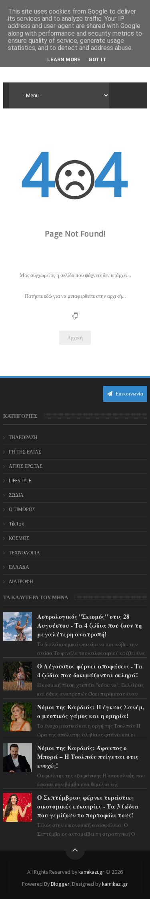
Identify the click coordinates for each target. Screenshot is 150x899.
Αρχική (75, 338)
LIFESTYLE (20, 481)
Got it (97, 59)
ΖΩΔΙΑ (16, 495)
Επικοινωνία (128, 394)
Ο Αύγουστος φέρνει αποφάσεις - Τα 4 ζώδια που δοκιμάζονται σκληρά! (90, 670)
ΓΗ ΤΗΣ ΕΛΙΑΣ (25, 452)
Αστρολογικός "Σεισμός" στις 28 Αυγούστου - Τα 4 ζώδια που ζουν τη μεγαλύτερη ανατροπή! (89, 625)
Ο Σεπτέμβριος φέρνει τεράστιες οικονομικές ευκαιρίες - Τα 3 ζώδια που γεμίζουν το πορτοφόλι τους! (88, 806)
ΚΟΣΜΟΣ (19, 538)
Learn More (63, 59)
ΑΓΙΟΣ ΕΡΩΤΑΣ (25, 466)
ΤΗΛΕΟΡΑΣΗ (23, 437)
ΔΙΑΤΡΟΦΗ (21, 581)
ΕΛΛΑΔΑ (19, 567)
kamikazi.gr (91, 872)
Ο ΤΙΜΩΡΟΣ (22, 509)
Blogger (60, 884)
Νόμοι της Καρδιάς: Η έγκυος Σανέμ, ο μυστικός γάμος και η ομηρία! (90, 711)
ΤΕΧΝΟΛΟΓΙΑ (24, 553)
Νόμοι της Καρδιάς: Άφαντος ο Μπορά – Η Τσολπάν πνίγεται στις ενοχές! (87, 756)
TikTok (16, 524)
